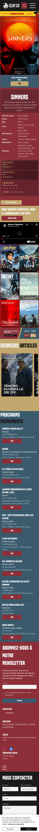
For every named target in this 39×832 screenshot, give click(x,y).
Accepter (29, 829)
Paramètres (10, 829)
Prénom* (5, 785)
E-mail (5, 683)
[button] (12, 441)
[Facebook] (11, 749)
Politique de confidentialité (16, 824)
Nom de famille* (26, 785)
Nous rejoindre (21, 724)
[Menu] (32, 6)
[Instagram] (5, 749)
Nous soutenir (8, 724)
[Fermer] (36, 817)
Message (5, 804)
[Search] (24, 6)
